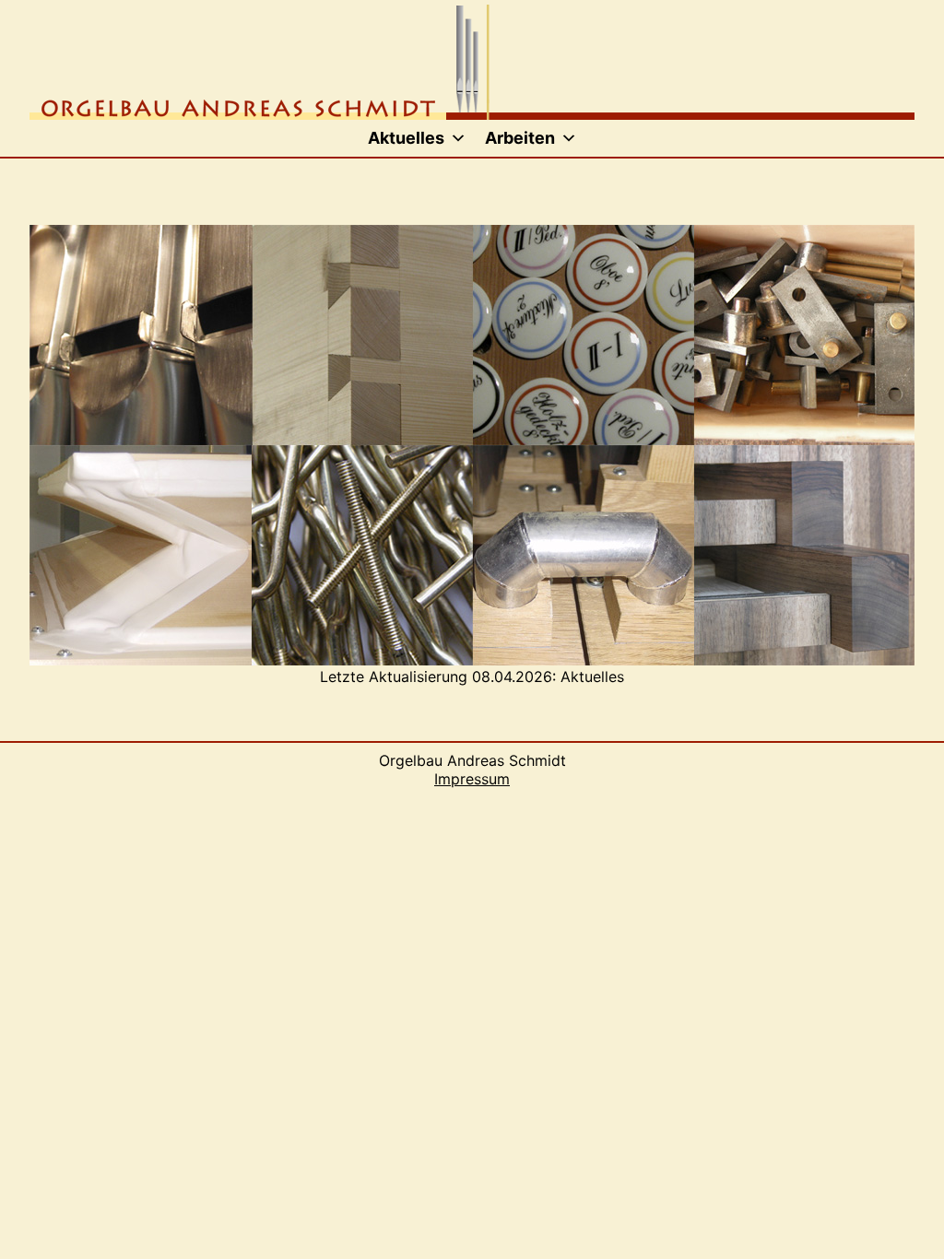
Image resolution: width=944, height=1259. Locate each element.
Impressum (472, 779)
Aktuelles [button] (406, 137)
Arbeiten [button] (520, 137)
